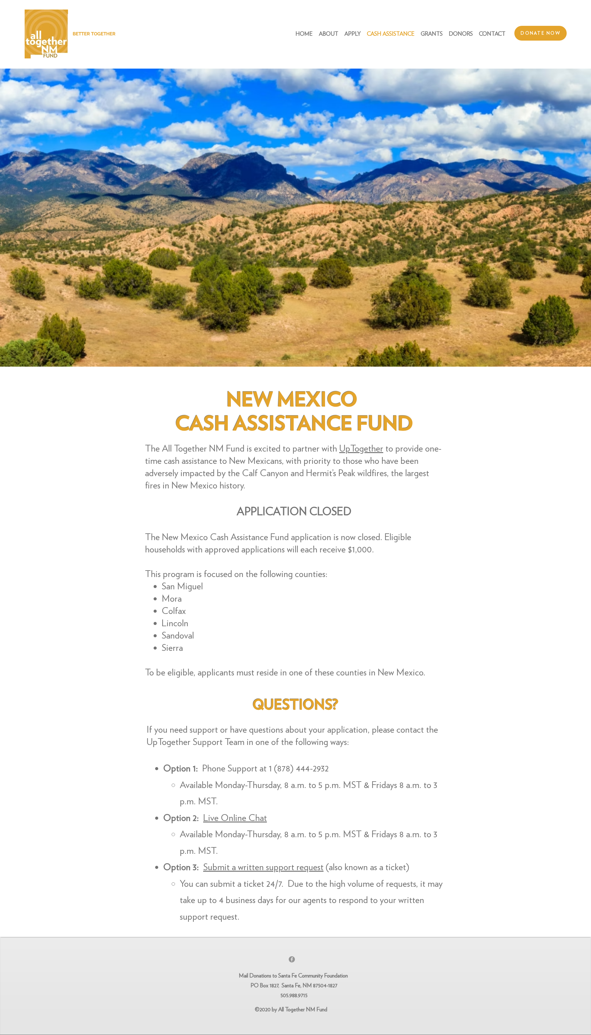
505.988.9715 (294, 995)
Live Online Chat (235, 817)
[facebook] (292, 959)
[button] (432, 33)
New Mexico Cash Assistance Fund (225, 536)
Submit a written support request (263, 866)
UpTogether (361, 448)
